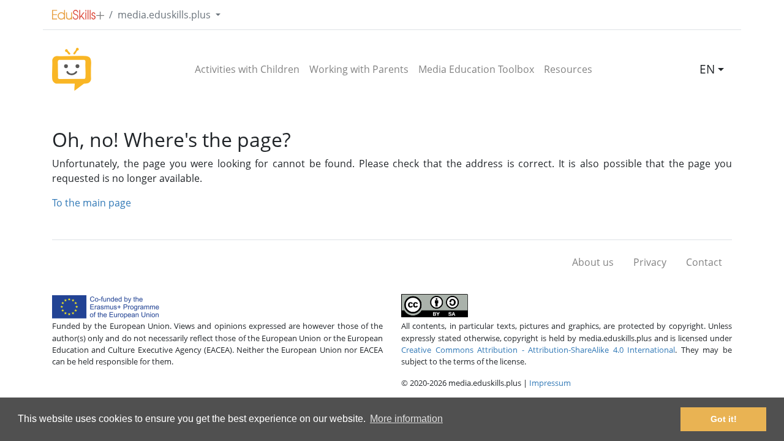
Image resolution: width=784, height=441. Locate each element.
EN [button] (707, 69)
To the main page (91, 202)
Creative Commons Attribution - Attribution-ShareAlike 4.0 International (538, 349)
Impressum (550, 382)
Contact (704, 262)
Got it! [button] (723, 419)
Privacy (649, 262)
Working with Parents (359, 69)
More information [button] (406, 418)
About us (593, 262)
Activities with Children (247, 69)
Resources (568, 69)
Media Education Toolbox (476, 69)
